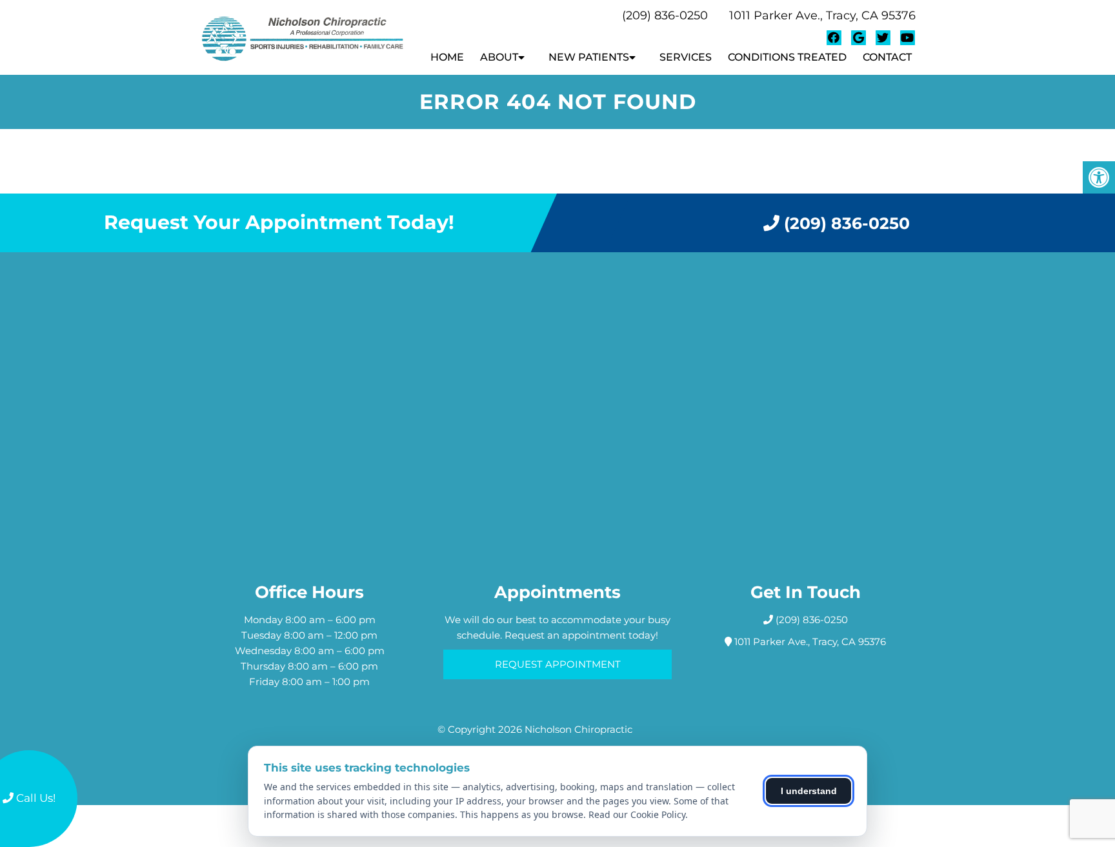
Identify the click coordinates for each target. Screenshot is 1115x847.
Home (447, 57)
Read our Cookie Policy (636, 814)
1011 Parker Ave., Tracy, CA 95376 (822, 15)
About (499, 57)
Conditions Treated (787, 57)
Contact (887, 57)
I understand (809, 791)
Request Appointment (558, 664)
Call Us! (34, 798)
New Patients (588, 57)
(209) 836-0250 (665, 15)
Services (685, 57)
